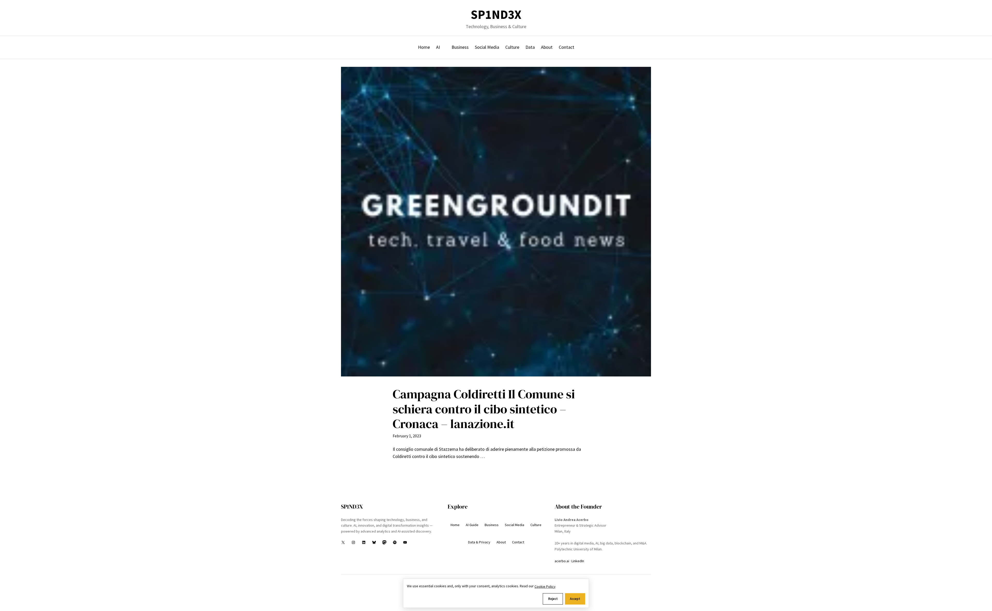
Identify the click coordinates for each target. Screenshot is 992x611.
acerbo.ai (562, 561)
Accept (575, 599)
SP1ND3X (496, 14)
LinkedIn (577, 561)
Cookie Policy (544, 586)
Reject (553, 599)
